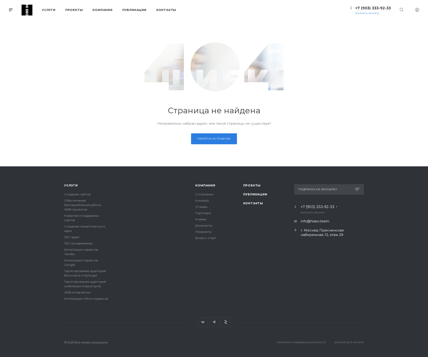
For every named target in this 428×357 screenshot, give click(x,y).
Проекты (252, 185)
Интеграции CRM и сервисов (86, 298)
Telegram (214, 322)
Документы (203, 225)
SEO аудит (72, 237)
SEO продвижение (78, 243)
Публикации (255, 194)
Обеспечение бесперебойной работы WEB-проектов (82, 205)
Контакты (253, 203)
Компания (205, 185)
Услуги (71, 185)
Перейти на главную (214, 138)
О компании (204, 194)
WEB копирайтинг (77, 292)
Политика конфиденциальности (301, 342)
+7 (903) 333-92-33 (373, 8)
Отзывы (201, 206)
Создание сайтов (77, 194)
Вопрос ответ (205, 238)
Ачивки (200, 219)
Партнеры (203, 213)
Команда (202, 200)
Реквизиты (203, 231)
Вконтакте (203, 322)
